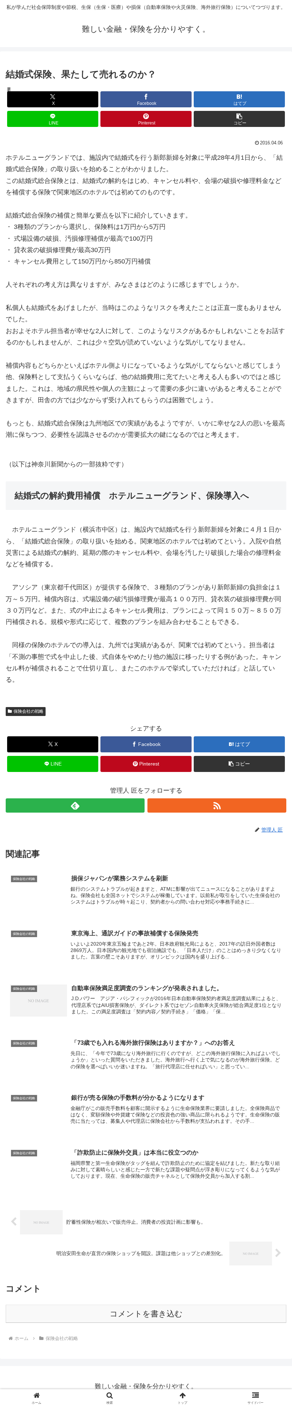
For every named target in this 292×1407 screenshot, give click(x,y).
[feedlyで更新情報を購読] (75, 805)
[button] (239, 119)
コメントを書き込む (146, 1313)
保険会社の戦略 (28, 711)
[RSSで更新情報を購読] (216, 805)
